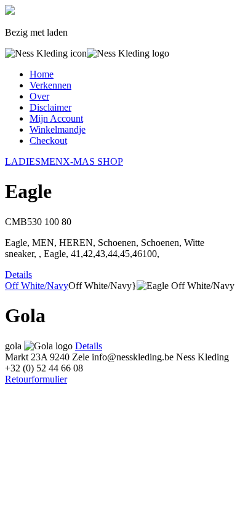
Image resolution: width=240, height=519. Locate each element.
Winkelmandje (58, 129)
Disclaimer (50, 107)
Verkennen (50, 85)
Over (39, 96)
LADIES (23, 161)
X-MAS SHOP (93, 161)
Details (18, 274)
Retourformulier (36, 379)
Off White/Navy (36, 285)
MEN (52, 161)
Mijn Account (56, 118)
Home (42, 74)
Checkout (48, 140)
